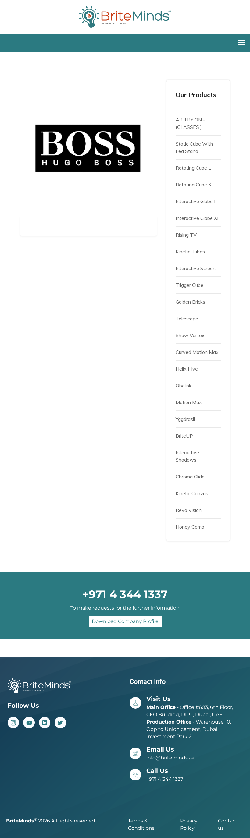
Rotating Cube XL (195, 184)
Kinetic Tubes (190, 251)
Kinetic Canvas (192, 493)
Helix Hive (187, 369)
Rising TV (186, 235)
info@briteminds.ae (170, 758)
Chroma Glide (190, 477)
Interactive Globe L (196, 201)
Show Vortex (190, 335)
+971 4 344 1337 (164, 779)
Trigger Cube (189, 285)
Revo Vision (189, 510)
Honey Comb (190, 527)
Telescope (187, 318)
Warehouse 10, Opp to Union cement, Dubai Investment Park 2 (188, 729)
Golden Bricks (190, 302)
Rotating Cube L (193, 168)
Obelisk (183, 385)
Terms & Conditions (141, 824)
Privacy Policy (189, 824)
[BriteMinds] (125, 16)
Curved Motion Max (197, 352)
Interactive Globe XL (198, 218)
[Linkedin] (44, 722)
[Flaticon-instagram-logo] (13, 722)
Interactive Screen (196, 268)
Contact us (228, 824)
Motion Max (189, 402)
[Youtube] (28, 722)
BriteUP (184, 436)
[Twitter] (60, 722)
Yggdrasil (185, 419)
